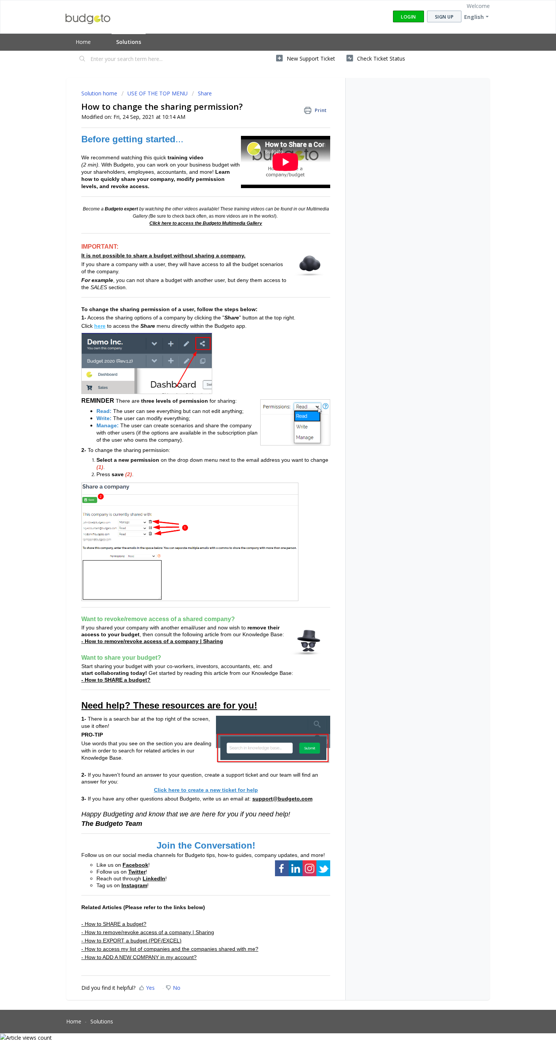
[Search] (82, 59)
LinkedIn (154, 878)
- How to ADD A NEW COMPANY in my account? (139, 957)
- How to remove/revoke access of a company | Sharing (152, 641)
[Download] (264, 434)
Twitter (137, 872)
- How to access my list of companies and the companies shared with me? (169, 949)
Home (83, 41)
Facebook (135, 865)
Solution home (100, 93)
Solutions (128, 41)
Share (205, 93)
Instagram (134, 885)
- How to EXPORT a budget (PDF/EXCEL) (131, 941)
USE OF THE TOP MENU (157, 93)
